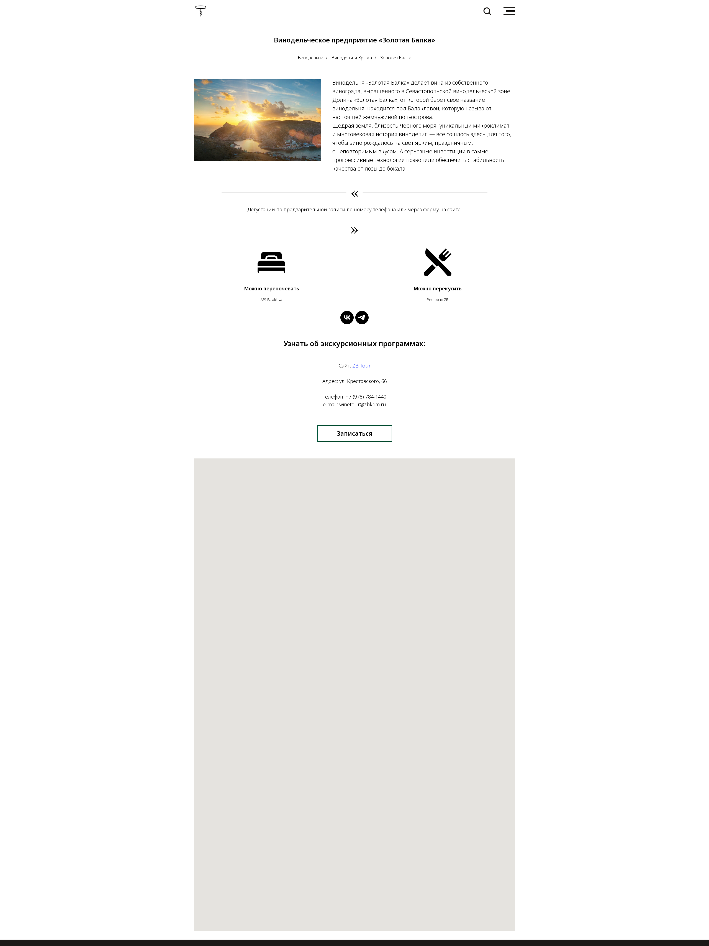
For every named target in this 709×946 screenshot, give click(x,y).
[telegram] (362, 317)
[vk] (347, 317)
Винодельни (310, 57)
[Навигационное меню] (509, 11)
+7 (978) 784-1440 (366, 396)
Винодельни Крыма (352, 57)
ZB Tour (361, 365)
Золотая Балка (395, 57)
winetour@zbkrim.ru (362, 404)
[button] (487, 11)
